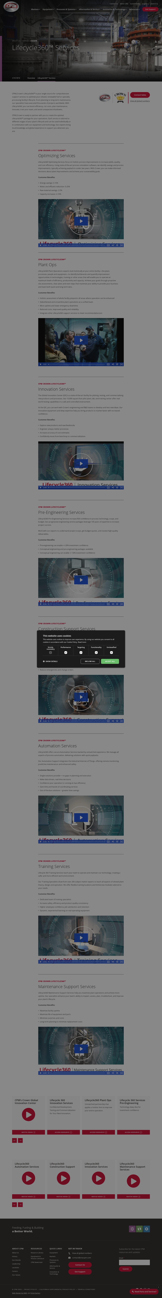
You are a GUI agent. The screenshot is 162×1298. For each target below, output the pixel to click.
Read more (82, 642)
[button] (50, 661)
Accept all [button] (110, 661)
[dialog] (81, 649)
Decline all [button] (90, 661)
